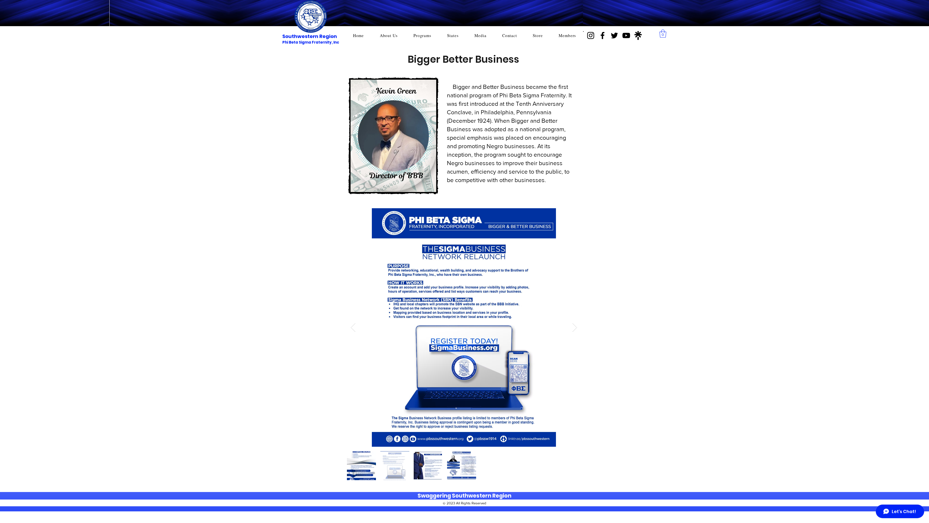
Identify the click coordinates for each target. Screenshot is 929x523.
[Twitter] (614, 35)
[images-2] (638, 35)
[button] (662, 34)
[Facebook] (602, 35)
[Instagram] (590, 35)
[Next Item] (574, 327)
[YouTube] (626, 35)
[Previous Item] (353, 327)
